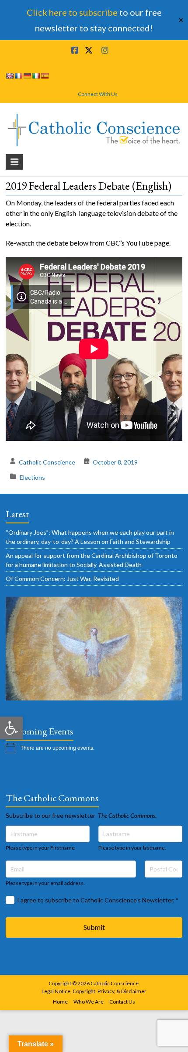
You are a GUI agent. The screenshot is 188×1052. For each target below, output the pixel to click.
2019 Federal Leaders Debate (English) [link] (88, 185)
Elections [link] (32, 477)
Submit (94, 927)
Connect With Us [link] (98, 94)
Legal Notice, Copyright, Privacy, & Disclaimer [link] (94, 991)
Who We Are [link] (88, 1001)
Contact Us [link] (122, 1001)
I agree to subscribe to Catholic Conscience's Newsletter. (97, 900)
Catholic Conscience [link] (47, 462)
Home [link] (60, 1001)
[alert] (94, 748)
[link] (11, 728)
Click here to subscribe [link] (72, 12)
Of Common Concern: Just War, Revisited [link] (62, 578)
